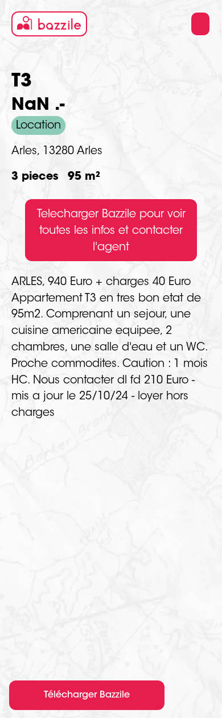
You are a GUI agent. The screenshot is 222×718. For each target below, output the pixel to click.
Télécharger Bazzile (87, 695)
